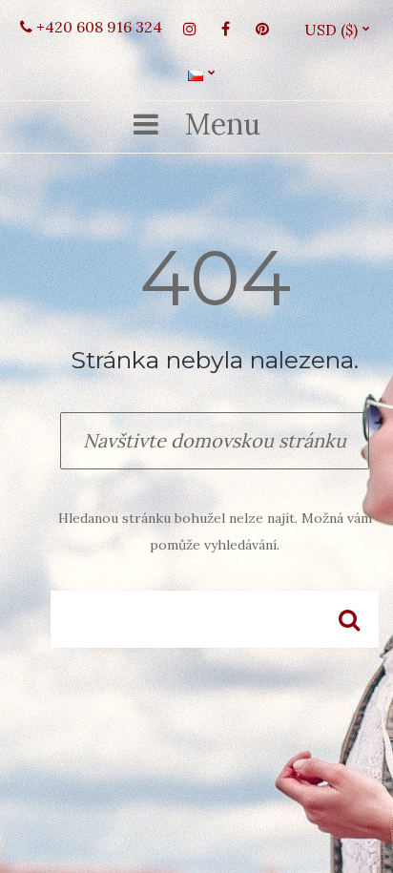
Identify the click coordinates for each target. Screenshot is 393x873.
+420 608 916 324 (97, 26)
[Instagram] (189, 28)
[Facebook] (226, 28)
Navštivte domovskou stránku (214, 440)
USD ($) (338, 29)
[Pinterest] (262, 28)
